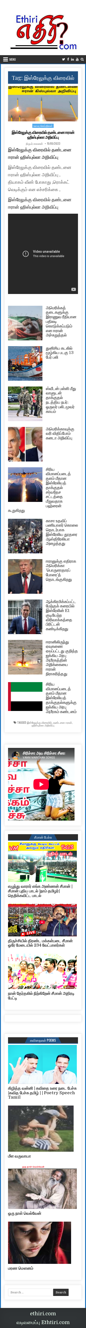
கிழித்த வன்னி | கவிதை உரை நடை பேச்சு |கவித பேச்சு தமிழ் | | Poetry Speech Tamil (42, 1093)
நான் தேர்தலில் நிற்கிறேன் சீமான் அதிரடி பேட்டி (41, 995)
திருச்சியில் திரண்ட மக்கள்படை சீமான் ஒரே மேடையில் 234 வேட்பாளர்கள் (40, 943)
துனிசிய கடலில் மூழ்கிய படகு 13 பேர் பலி (60, 353)
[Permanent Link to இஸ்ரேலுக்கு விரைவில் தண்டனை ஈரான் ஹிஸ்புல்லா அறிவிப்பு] (43, 103)
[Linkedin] (72, 59)
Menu (12, 59)
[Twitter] (63, 59)
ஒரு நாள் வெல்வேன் (24, 1213)
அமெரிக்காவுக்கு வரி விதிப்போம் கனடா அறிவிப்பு (60, 434)
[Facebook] (68, 59)
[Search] (82, 59)
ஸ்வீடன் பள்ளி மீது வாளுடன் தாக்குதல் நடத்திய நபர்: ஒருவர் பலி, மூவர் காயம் (61, 400)
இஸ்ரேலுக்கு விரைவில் (39, 722)
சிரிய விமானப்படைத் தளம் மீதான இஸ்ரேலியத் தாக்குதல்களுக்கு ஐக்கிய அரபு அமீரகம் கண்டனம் (61, 698)
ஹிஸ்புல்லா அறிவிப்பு (43, 725)
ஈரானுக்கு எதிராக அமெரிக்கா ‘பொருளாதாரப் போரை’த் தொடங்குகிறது (61, 570)
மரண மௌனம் (20, 1268)
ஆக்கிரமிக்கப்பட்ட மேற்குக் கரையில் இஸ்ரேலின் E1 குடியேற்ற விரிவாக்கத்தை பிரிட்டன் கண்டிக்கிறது (61, 615)
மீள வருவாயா (19, 1156)
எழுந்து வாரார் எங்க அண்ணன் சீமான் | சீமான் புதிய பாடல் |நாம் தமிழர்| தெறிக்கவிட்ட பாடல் (40, 891)
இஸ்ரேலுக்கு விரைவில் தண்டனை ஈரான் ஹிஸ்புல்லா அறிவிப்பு (43, 134)
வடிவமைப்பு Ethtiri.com (43, 1322)
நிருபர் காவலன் (34, 143)
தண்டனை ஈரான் (62, 722)
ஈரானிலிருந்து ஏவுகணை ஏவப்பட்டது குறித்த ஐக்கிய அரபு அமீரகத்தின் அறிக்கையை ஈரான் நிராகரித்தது (62, 658)
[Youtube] (77, 59)
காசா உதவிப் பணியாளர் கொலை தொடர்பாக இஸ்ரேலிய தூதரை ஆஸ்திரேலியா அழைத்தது (62, 532)
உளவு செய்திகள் (43, 126)
